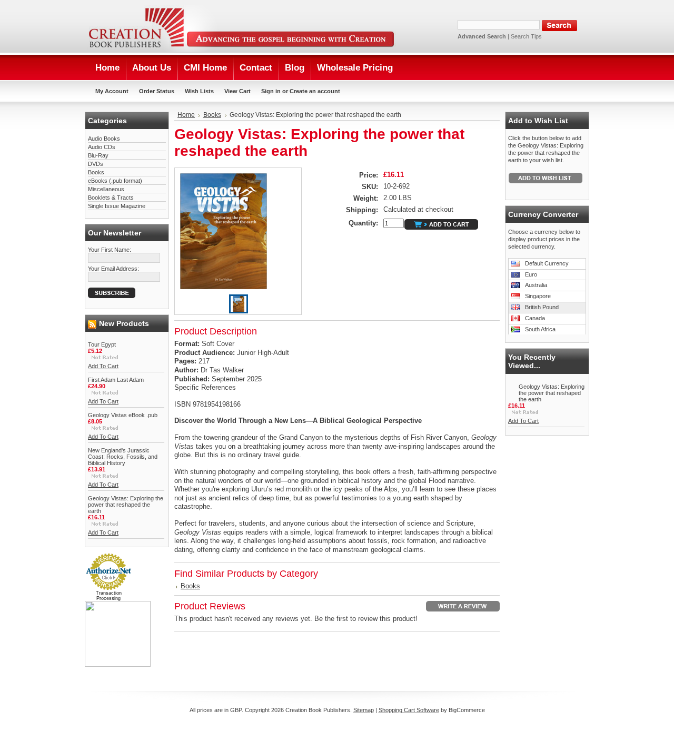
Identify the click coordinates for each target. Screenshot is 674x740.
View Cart (237, 91)
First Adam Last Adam (116, 380)
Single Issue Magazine (116, 206)
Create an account (315, 91)
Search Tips (526, 36)
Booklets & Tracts (111, 197)
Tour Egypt (102, 344)
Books (96, 172)
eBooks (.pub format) (115, 180)
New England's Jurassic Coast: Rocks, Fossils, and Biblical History (122, 456)
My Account (111, 91)
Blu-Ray (98, 155)
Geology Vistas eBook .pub (122, 415)
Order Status (156, 91)
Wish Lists (199, 91)
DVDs (95, 164)
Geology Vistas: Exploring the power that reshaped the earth (125, 504)
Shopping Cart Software (409, 710)
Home (186, 115)
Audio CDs (101, 147)
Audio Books (104, 138)
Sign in (271, 91)
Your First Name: (109, 249)
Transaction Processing (109, 595)
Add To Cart (103, 366)
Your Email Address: (113, 268)
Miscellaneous (106, 189)
